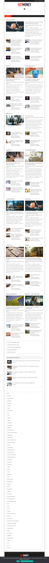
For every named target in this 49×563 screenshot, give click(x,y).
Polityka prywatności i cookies (27, 561)
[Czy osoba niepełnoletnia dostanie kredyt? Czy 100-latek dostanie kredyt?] (8, 133)
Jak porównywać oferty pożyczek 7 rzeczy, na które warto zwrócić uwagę (26, 360)
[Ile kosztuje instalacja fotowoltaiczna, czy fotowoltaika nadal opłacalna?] (15, 301)
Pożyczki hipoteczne (11, 498)
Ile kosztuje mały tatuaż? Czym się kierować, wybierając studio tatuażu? (17, 277)
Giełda (8, 420)
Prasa (8, 506)
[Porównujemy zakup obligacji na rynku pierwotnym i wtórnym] (27, 57)
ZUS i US (9, 547)
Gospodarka (10, 199)
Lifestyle (9, 245)
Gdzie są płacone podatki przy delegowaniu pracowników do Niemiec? (16, 105)
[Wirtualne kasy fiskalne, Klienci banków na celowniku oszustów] (34, 157)
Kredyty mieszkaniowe (11, 457)
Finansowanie (9, 410)
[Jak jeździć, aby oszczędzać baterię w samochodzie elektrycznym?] (8, 49)
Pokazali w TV (9, 488)
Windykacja (9, 535)
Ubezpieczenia (10, 518)
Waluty (8, 530)
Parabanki (9, 484)
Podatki (8, 486)
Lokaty (8, 471)
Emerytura (9, 403)
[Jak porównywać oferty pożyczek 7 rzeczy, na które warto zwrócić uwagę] (15, 26)
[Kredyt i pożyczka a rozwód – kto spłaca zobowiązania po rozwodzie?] (27, 141)
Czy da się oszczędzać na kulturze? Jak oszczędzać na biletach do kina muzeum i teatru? (17, 57)
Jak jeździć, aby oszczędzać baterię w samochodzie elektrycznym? (16, 49)
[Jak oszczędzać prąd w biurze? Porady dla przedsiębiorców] (27, 49)
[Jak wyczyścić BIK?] (15, 120)
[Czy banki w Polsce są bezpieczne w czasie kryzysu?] (27, 283)
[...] (32, 36)
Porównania (9, 493)
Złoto (8, 542)
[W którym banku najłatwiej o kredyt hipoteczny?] (27, 325)
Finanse (28, 199)
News (8, 476)
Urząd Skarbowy (10, 528)
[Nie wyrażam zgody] (47, 559)
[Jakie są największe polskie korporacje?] (15, 206)
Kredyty (9, 113)
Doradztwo (9, 400)
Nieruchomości (11, 294)
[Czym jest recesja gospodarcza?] (8, 229)
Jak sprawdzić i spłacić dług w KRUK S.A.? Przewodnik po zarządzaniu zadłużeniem (16, 41)
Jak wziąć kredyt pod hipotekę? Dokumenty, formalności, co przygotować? (36, 331)
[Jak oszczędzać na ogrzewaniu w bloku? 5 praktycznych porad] (27, 41)
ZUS (8, 545)
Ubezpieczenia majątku (11, 523)
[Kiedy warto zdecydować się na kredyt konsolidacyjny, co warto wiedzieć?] (8, 141)
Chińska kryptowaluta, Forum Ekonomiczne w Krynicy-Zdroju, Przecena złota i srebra (36, 190)
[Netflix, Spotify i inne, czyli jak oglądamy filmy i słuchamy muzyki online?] (8, 285)
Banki (27, 245)
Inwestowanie (9, 425)
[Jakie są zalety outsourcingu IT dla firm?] (8, 98)
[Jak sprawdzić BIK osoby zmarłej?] (27, 239)
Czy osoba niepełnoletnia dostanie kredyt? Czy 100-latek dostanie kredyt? (17, 133)
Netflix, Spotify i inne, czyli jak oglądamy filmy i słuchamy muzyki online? (17, 285)
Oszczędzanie (30, 66)
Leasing (8, 466)
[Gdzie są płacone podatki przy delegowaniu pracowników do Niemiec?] (8, 105)
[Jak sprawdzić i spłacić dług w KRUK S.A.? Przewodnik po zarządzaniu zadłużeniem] (8, 41)
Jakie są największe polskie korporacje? (14, 212)
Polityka (8, 491)
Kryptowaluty (9, 459)
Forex (8, 415)
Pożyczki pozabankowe (11, 501)
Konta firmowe (10, 435)
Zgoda (18, 561)
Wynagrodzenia (30, 150)
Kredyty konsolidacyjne (11, 454)
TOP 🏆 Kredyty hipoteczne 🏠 (13, 344)
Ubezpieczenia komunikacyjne (13, 520)
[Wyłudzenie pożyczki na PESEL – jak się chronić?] (15, 252)
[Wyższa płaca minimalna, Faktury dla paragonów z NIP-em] (27, 183)
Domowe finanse (10, 398)
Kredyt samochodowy (11, 442)
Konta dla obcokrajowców (12, 432)
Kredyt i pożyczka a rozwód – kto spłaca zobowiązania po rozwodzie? (36, 141)
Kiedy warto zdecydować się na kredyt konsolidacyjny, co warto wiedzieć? (17, 141)
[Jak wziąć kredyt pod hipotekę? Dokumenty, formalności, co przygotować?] (27, 331)
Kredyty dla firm (10, 447)
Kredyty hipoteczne (32, 294)
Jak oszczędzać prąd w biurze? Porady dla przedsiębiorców (23, 382)
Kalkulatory (9, 427)
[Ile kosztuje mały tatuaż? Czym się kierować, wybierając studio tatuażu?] (8, 277)
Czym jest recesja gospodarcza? (17, 228)
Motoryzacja (9, 474)
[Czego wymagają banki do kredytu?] (27, 276)
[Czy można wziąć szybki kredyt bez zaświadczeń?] (27, 133)
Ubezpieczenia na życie (11, 525)
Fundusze (9, 417)
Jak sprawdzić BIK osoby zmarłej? (36, 238)
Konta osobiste (10, 437)
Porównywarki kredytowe (12, 349)
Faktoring (9, 405)
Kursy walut (9, 464)
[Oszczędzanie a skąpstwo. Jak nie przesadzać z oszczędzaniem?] (34, 73)
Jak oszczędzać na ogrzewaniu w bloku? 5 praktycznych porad (24, 371)
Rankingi (8, 515)
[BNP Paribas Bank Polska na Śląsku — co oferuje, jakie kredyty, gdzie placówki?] (34, 252)
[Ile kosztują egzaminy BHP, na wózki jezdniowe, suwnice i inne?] (8, 189)
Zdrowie (8, 540)
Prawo (8, 508)
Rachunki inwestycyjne (11, 513)
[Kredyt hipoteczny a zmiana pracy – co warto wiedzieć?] (34, 301)
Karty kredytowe (10, 430)
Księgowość (9, 462)
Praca (8, 66)
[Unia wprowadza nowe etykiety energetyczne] (8, 182)
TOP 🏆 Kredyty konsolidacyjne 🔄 (13, 347)
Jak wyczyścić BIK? (29, 115)
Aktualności (10, 20)
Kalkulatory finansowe (11, 352)
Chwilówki (9, 395)
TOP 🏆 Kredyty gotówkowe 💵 (13, 342)
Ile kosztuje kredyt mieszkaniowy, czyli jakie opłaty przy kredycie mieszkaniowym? (17, 326)
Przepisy (9, 150)
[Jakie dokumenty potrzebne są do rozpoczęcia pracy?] (15, 73)
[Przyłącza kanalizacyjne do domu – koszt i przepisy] (8, 334)
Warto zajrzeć (9, 533)
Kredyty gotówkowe (11, 449)
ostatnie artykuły (13, 357)
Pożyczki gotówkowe (11, 496)
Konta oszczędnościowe (11, 439)
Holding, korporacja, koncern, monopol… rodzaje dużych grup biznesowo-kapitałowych (17, 235)
